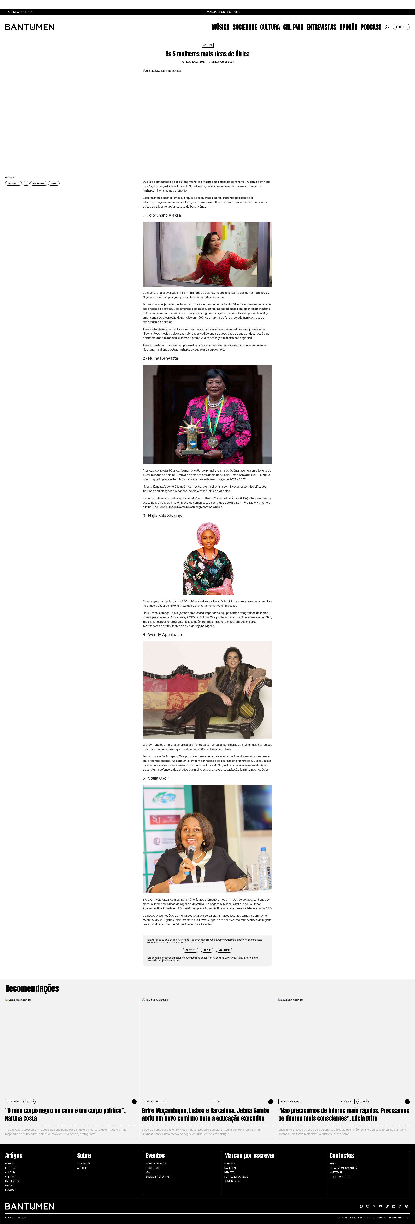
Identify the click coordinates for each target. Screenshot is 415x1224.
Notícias (229, 1163)
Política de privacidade (349, 1217)
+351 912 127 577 (340, 1177)
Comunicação (232, 1181)
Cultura (270, 27)
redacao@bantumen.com (165, 960)
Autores (82, 1168)
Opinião (348, 27)
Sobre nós (83, 1163)
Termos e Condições (375, 1217)
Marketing (230, 1168)
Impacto (229, 1172)
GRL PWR (293, 27)
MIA (148, 1172)
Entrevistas (321, 27)
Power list (153, 1168)
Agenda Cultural (156, 1163)
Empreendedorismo (154, 1101)
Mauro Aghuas (195, 62)
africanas (207, 181)
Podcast (371, 27)
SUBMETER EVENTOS (157, 1176)
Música (221, 27)
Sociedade (245, 27)
